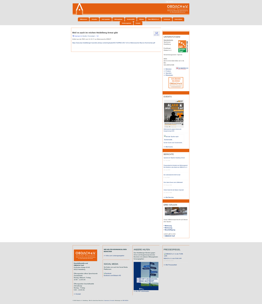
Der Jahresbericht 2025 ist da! (172, 175)
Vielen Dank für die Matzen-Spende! (174, 190)
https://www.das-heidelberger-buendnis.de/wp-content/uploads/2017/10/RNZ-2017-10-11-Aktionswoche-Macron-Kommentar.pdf (113, 43)
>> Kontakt (77, 294)
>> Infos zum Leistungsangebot (114, 255)
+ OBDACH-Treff (169, 236)
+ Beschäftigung (169, 230)
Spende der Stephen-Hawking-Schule (174, 158)
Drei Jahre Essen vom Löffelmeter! (173, 182)
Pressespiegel (91, 36)
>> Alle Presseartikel (170, 265)
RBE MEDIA (125, 300)
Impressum (106, 300)
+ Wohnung (168, 226)
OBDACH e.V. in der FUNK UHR (173, 258)
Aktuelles (84, 36)
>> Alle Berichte (169, 197)
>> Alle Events (168, 147)
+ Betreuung (168, 228)
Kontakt (112, 300)
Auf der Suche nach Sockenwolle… (173, 142)
